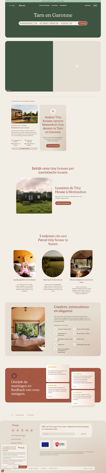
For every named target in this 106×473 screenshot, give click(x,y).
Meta (92, 468)
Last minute (55, 5)
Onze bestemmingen (44, 5)
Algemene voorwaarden (33, 468)
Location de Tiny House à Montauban (70, 190)
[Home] (22, 5)
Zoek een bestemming (53, 145)
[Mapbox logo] (8, 90)
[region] (29, 66)
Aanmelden (83, 433)
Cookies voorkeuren (53, 468)
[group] (24, 114)
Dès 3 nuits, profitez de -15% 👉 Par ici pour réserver (53, 1)
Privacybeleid (43, 468)
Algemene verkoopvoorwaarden (19, 468)
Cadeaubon (88, 5)
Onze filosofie (63, 5)
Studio (84, 468)
